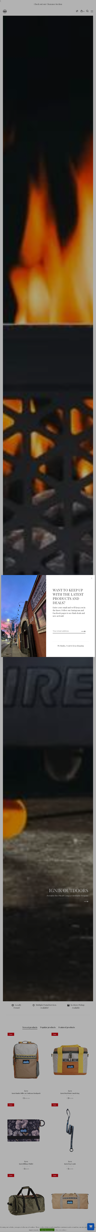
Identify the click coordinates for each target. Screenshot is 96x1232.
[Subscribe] (82, 631)
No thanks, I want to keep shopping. (71, 646)
